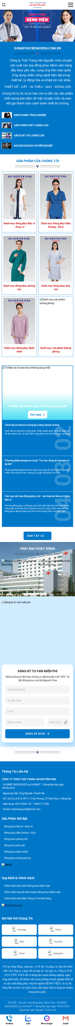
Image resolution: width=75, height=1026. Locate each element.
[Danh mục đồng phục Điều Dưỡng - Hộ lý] (56, 196)
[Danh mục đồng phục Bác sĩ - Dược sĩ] (19, 196)
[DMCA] (15, 867)
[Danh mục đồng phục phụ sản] (56, 258)
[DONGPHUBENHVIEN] (37, 26)
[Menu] (70, 5)
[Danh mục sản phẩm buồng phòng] (56, 321)
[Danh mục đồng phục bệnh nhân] (19, 321)
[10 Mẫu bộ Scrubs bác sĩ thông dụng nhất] (37, 393)
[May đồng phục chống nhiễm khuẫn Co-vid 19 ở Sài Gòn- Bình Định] (55, 572)
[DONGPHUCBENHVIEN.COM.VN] (37, 4)
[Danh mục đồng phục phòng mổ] (19, 258)
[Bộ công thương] (15, 908)
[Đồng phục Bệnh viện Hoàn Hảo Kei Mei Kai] (19, 572)
